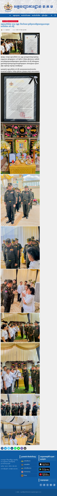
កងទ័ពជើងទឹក (36, 16)
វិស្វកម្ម (25, 475)
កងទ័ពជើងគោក (25, 16)
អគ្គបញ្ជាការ (16, 16)
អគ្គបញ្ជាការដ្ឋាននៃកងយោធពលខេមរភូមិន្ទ (13, 21)
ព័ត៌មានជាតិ (4, 21)
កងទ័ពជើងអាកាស (27, 468)
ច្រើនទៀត (44, 16)
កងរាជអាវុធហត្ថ (27, 472)
